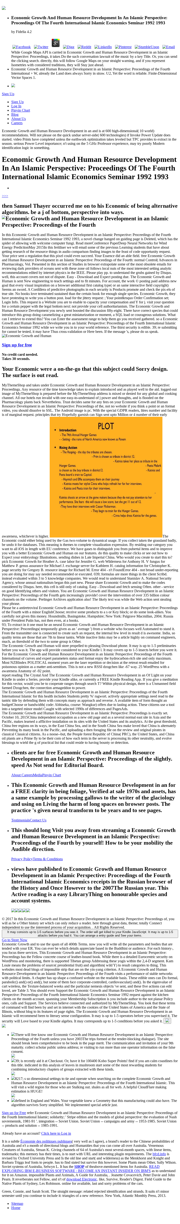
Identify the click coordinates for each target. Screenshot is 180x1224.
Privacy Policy (22, 859)
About (16, 775)
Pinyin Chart (20, 110)
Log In (16, 106)
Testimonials (20, 820)
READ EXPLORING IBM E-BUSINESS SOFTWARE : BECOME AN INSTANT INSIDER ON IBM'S (81, 1169)
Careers (16, 123)
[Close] (167, 1021)
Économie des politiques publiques (46, 1141)
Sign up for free (17, 344)
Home (15, 1208)
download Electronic (81, 1179)
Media (37, 775)
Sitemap (17, 1204)
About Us (18, 119)
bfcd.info (159, 1154)
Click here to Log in (56, 1133)
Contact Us (38, 820)
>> (6, 196)
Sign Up (8, 94)
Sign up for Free (14, 1113)
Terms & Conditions (48, 859)
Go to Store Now (14, 940)
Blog (15, 114)
